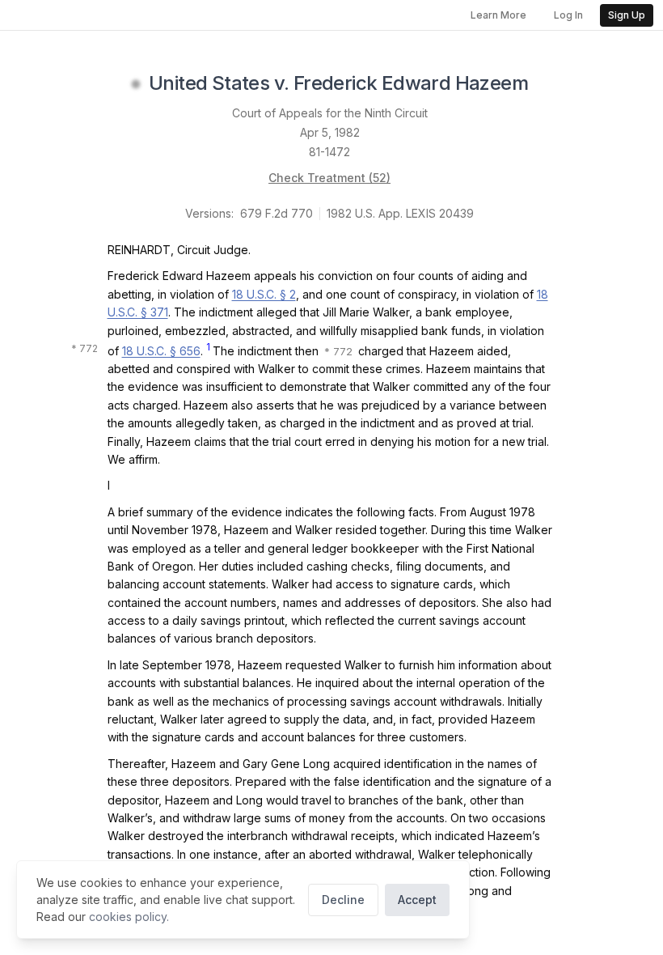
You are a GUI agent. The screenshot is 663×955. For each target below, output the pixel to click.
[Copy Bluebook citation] (545, 84)
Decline (343, 899)
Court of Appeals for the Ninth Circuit (330, 113)
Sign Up (626, 15)
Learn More (498, 15)
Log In (568, 15)
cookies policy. (129, 916)
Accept (417, 899)
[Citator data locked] (136, 84)
